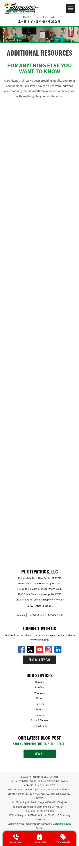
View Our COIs (39, 154)
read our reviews (40, 660)
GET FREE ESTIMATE (39, 541)
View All (40, 754)
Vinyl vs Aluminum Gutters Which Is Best (38, 743)
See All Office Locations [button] (40, 605)
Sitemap (54, 776)
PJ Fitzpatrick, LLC (38, 776)
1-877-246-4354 (39, 21)
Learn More (39, 209)
